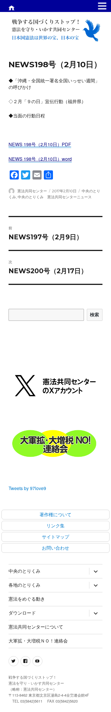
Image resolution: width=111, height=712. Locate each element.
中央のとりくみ (24, 571)
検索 (95, 314)
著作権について (55, 514)
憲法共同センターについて (36, 627)
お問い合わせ (55, 547)
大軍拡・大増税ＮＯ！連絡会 (38, 641)
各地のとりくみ (24, 585)
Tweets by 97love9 (27, 488)
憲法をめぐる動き (27, 599)
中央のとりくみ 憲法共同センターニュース (55, 197)
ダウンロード (22, 613)
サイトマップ (55, 536)
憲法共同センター (32, 191)
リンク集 (55, 525)
